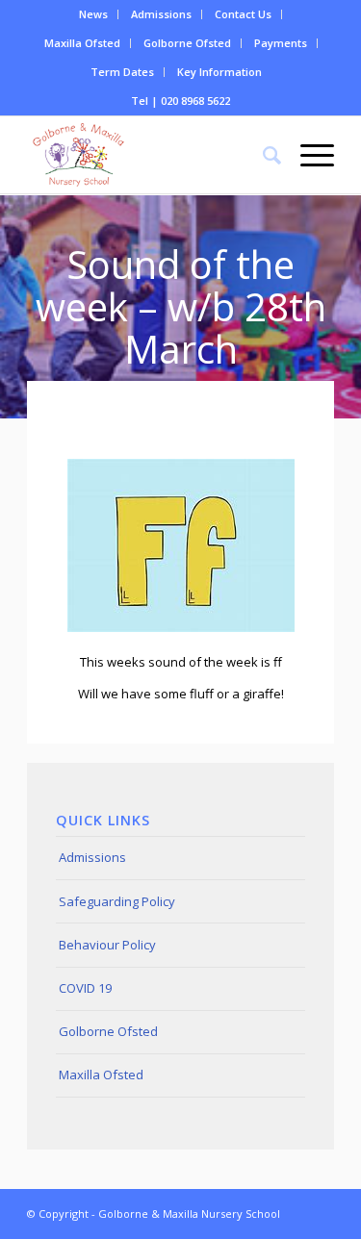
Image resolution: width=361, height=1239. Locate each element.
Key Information (219, 71)
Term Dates (122, 71)
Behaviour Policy (107, 944)
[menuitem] (93, 14)
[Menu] (307, 154)
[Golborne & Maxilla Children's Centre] (149, 154)
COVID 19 (85, 988)
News (93, 14)
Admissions (161, 14)
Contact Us (243, 14)
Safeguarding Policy (117, 901)
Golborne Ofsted (187, 43)
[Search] (262, 154)
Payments (280, 43)
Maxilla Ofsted (82, 43)
